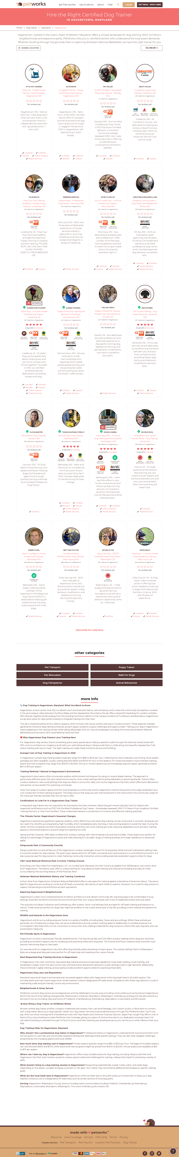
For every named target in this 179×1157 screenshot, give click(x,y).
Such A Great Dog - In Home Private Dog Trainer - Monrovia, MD (108, 203)
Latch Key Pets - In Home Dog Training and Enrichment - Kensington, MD (108, 438)
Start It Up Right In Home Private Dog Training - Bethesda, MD (34, 556)
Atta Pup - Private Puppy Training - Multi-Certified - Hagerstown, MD (34, 93)
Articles (88, 1137)
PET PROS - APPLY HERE (150, 5)
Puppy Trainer (126, 667)
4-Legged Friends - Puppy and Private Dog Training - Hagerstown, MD (71, 93)
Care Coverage (73, 1137)
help (110, 4)
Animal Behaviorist (126, 683)
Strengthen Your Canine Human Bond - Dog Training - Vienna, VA (145, 438)
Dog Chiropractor (52, 683)
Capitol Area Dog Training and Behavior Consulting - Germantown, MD (71, 314)
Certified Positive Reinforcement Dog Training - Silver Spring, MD (71, 556)
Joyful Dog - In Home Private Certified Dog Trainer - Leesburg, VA (34, 314)
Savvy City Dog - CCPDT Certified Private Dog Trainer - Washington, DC (108, 556)
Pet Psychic (86, 1142)
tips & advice (87, 4)
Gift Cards (101, 1137)
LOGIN (129, 5)
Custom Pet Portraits (108, 1142)
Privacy (123, 1137)
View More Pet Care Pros (89, 630)
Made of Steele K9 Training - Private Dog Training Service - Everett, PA (108, 314)
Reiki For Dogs (126, 675)
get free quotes (67, 4)
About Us (56, 1137)
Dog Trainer (130, 1142)
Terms (113, 1137)
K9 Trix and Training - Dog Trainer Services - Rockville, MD (145, 314)
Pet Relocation (52, 675)
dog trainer (31, 28)
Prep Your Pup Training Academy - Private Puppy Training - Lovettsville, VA (34, 203)
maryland (46, 28)
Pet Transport (52, 667)
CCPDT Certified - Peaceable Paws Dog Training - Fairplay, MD (108, 93)
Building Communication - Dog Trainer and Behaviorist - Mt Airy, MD (145, 203)
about (100, 4)
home (19, 28)
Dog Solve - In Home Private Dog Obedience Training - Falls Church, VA (145, 556)
